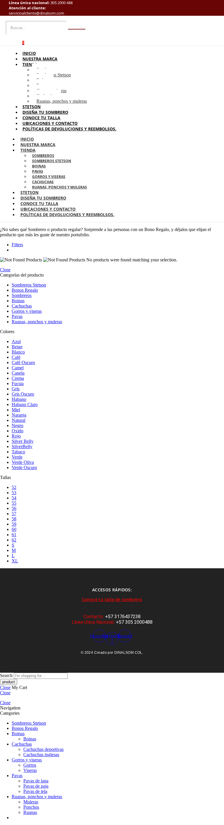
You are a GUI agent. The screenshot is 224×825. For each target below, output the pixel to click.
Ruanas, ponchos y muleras (61, 101)
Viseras (30, 770)
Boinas (39, 166)
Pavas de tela (35, 791)
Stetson (31, 106)
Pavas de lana (35, 780)
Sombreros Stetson (53, 74)
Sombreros (43, 155)
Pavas (37, 171)
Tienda (30, 64)
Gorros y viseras (48, 176)
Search (7, 675)
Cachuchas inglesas (41, 754)
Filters (17, 244)
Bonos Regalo (25, 290)
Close (5, 269)
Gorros (29, 765)
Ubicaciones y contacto (50, 123)
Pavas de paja (35, 786)
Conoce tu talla (41, 117)
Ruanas (30, 812)
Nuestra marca (39, 59)
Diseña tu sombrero (45, 112)
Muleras (30, 801)
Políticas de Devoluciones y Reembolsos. (69, 129)
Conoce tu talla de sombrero (112, 599)
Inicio (29, 53)
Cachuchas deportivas (43, 749)
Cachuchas (43, 181)
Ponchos (31, 807)
